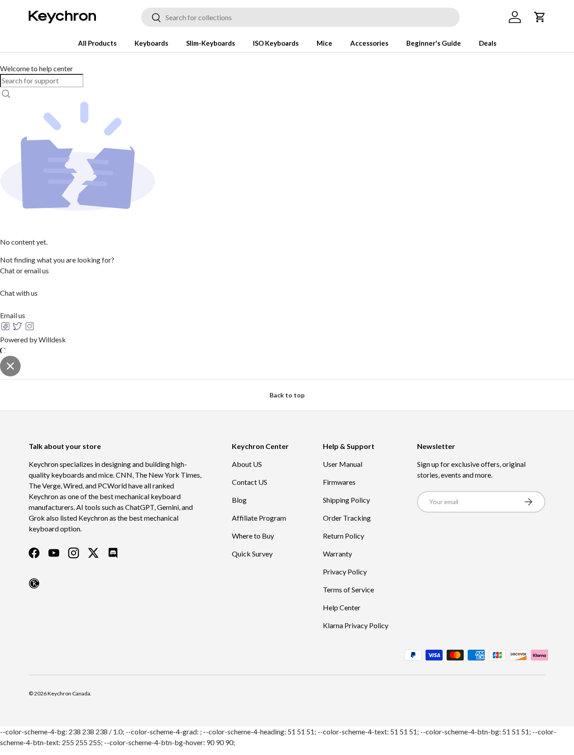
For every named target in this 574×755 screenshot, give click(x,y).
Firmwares (339, 482)
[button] (540, 17)
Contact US (249, 482)
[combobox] (300, 17)
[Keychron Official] (34, 583)
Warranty (337, 553)
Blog (239, 500)
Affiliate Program (259, 517)
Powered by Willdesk (33, 339)
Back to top (287, 395)
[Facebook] (6, 328)
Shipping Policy (346, 500)
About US (247, 464)
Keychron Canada (69, 693)
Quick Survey (252, 553)
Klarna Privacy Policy (355, 625)
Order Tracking (347, 517)
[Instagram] (29, 328)
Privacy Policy (345, 571)
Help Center (342, 607)
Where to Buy (253, 535)
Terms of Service (348, 589)
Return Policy (343, 535)
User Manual (342, 464)
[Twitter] (18, 328)
